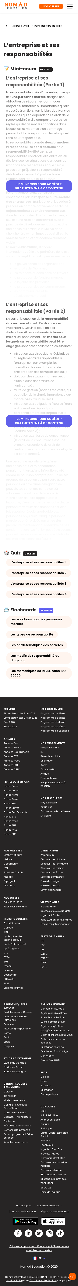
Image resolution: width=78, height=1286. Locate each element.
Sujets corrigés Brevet (53, 1021)
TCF (43, 945)
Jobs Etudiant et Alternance (56, 919)
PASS (6, 983)
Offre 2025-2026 (13, 902)
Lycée (44, 1081)
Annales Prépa (12, 760)
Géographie (11, 863)
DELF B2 (45, 958)
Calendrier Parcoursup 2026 (57, 1034)
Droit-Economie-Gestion (18, 1012)
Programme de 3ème (53, 726)
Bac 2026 (9, 722)
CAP (6, 932)
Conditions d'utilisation (22, 1211)
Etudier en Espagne (15, 1071)
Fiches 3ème (11, 799)
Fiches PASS (10, 829)
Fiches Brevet (11, 808)
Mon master (47, 1055)
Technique (47, 1145)
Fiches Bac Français (15, 812)
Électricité (9, 1121)
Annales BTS (11, 756)
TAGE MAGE (47, 1183)
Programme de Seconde (55, 730)
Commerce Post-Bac (53, 1158)
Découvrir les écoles (52, 872)
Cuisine (8, 1091)
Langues (9, 1046)
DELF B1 (44, 953)
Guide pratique (49, 1094)
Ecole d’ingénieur (50, 885)
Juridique (46, 1128)
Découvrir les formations (55, 863)
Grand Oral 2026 (50, 1060)
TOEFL (44, 967)
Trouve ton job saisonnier (55, 924)
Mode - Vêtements (14, 1100)
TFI (42, 940)
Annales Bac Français (16, 752)
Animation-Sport (50, 1119)
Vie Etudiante (48, 906)
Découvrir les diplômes (54, 859)
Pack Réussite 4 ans (15, 906)
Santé (7, 1033)
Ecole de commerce (52, 876)
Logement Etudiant (51, 915)
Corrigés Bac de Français (55, 1030)
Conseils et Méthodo (52, 1008)
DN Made (9, 979)
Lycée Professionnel (15, 944)
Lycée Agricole (12, 948)
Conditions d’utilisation (43, 1280)
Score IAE (46, 1187)
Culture (45, 1124)
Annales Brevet (12, 747)
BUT (6, 961)
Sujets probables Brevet (54, 1013)
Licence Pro (10, 974)
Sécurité (45, 1140)
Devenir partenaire (51, 889)
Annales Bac (11, 743)
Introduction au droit (48, 26)
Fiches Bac (10, 803)
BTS (6, 952)
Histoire (8, 859)
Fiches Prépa (11, 821)
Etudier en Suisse (13, 1067)
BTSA (7, 957)
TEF (42, 949)
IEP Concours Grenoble (53, 1178)
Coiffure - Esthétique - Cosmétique (16, 1106)
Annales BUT (11, 765)
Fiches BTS (10, 816)
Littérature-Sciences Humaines (15, 1018)
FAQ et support (49, 802)
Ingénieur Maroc (50, 1153)
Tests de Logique (50, 1192)
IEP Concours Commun (54, 1174)
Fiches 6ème (11, 786)
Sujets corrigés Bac (52, 1026)
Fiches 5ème (11, 790)
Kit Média (46, 815)
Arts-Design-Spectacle (17, 1028)
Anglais (8, 876)
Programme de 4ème (53, 722)
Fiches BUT (10, 825)
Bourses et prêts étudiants (55, 911)
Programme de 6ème (53, 713)
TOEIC (44, 962)
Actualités (46, 807)
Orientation (47, 760)
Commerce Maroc (51, 1170)
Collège (8, 927)
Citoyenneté (47, 769)
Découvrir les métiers (52, 868)
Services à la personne (17, 1130)
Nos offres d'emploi (48, 1205)
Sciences (9, 1024)
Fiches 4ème (11, 794)
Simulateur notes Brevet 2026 (20, 717)
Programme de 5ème (53, 717)
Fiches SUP (10, 834)
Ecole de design (50, 881)
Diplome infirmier (13, 987)
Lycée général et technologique (13, 938)
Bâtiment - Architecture (17, 1116)
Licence (8, 970)
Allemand (9, 885)
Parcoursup (47, 855)
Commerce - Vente (15, 1112)
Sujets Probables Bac (53, 1017)
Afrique (45, 773)
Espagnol (9, 881)
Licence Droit (20, 26)
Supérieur (46, 1085)
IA (42, 752)
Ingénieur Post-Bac (52, 1149)
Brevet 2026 (10, 726)
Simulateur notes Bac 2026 (19, 713)
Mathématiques (13, 855)
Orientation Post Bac (52, 1047)
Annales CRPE (12, 769)
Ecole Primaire (12, 923)
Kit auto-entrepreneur (16, 1142)
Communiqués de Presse (55, 811)
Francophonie (49, 778)
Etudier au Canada (15, 1062)
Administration (49, 1115)
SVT (6, 868)
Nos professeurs (50, 747)
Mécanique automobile (17, 1125)
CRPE (43, 1111)
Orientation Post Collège (54, 1051)
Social (7, 1037)
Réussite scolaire (50, 756)
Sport (44, 765)
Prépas (8, 966)
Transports (10, 1096)
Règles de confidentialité (55, 1211)
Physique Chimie (13, 872)
